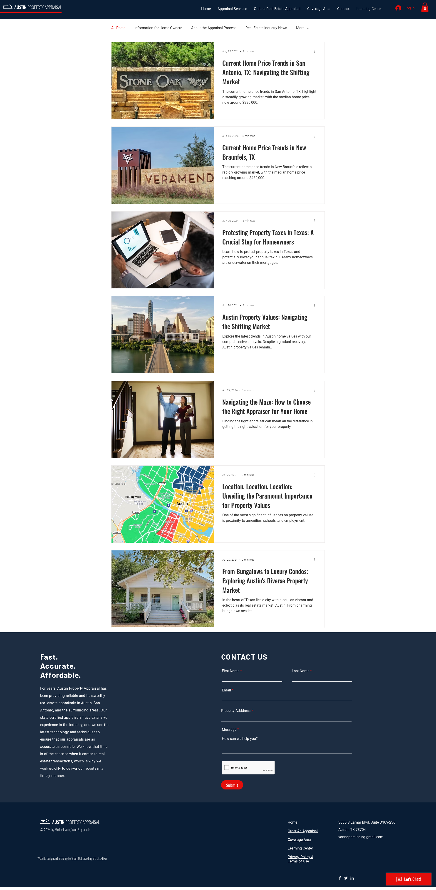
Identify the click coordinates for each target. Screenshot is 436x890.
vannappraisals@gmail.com (360, 837)
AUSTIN (38, 7)
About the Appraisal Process (213, 28)
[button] (425, 7)
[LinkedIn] (352, 878)
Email (226, 690)
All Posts (118, 28)
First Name (230, 671)
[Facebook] (339, 878)
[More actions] (315, 51)
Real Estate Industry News (266, 28)
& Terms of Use (300, 859)
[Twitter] (346, 878)
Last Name (300, 671)
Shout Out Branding (82, 858)
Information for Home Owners (158, 28)
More (300, 28)
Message (229, 729)
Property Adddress (235, 711)
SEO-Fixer (102, 858)
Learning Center (300, 848)
